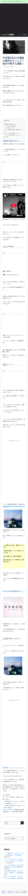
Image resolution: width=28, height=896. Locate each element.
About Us (3, 892)
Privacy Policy (11, 892)
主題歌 (18, 797)
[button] (19, 34)
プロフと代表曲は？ (11, 126)
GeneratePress (23, 892)
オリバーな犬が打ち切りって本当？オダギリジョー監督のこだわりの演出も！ (14, 860)
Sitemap (3, 891)
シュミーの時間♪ (7, 34)
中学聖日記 (7, 795)
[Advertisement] (14, 17)
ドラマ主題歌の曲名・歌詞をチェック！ (14, 130)
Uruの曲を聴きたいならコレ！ (14, 135)
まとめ (6, 137)
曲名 (22, 797)
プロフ (6, 797)
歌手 (4, 799)
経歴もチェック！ (11, 127)
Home (4, 809)
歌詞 (7, 799)
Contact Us (10, 891)
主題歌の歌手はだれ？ (10, 124)
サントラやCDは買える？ (11, 133)
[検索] (22, 822)
